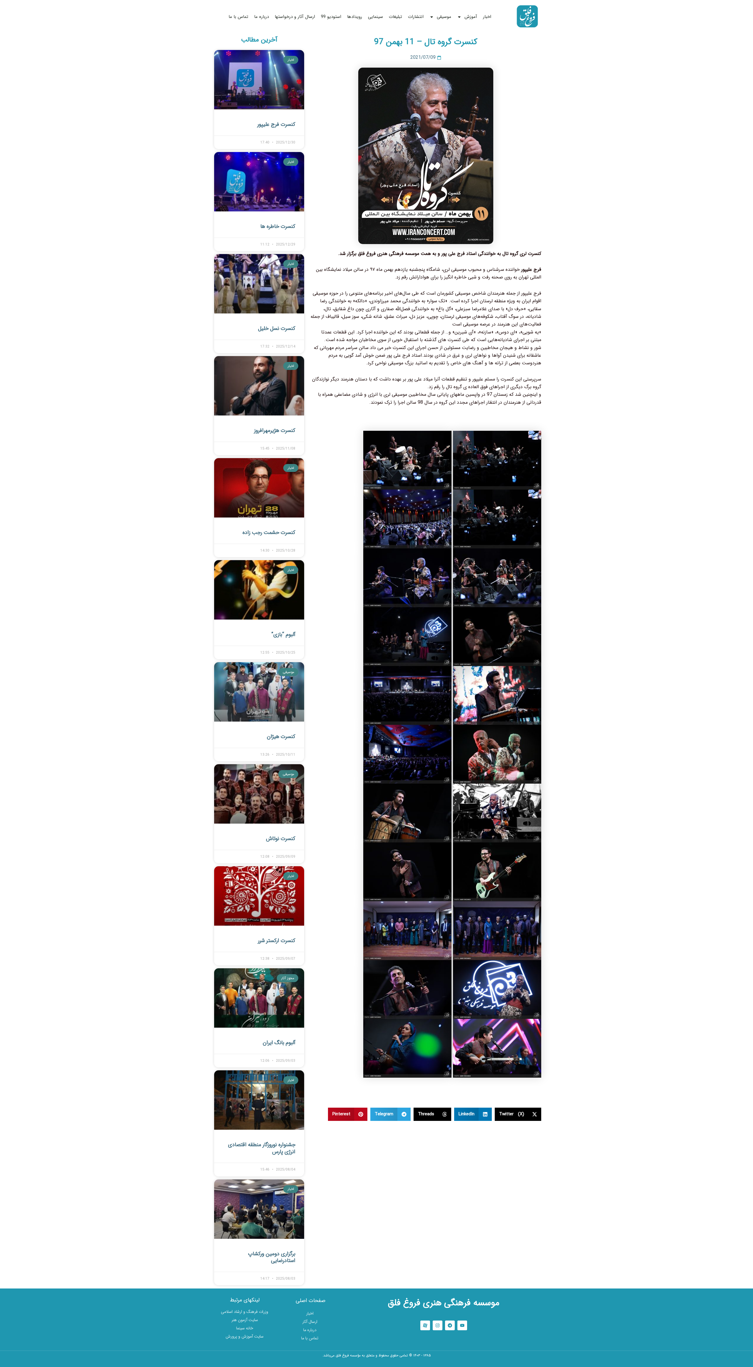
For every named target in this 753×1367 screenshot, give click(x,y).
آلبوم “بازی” (283, 634)
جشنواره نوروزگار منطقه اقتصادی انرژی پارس (261, 1148)
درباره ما (261, 16)
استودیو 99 (331, 16)
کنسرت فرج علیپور (276, 124)
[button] (518, 1114)
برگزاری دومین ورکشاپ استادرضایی (271, 1257)
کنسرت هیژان (281, 736)
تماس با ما (238, 16)
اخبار (487, 16)
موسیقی (444, 16)
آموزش (470, 16)
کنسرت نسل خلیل (276, 328)
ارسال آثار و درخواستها (295, 16)
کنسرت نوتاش (280, 838)
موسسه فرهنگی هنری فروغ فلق (443, 1303)
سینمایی (375, 16)
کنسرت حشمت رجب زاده (268, 532)
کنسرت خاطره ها (277, 226)
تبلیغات (395, 16)
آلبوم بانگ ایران (279, 1043)
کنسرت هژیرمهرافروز (274, 430)
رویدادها (354, 16)
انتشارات (416, 16)
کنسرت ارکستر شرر (276, 941)
